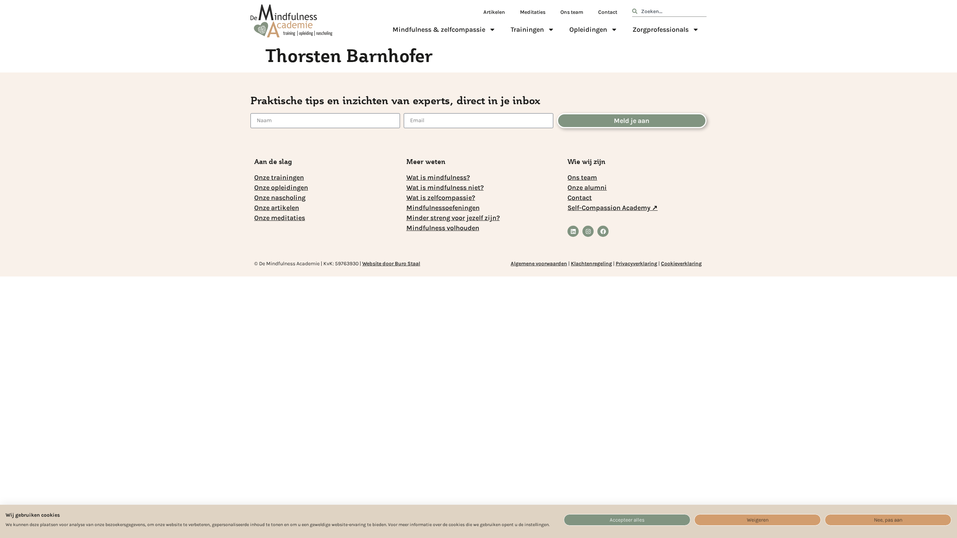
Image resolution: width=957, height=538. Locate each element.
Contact (607, 12)
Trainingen (527, 29)
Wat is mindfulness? (438, 177)
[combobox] (669, 12)
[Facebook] (603, 231)
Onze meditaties (279, 218)
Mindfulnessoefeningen (443, 208)
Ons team (571, 12)
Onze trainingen (279, 177)
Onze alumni (587, 187)
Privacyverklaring (636, 263)
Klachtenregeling (591, 263)
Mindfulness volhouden (442, 228)
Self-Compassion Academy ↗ (612, 208)
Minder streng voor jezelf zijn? (453, 218)
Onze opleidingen (281, 187)
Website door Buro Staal (391, 263)
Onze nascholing (279, 198)
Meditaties (532, 12)
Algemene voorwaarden (539, 263)
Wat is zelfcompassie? (440, 198)
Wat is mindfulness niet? (445, 187)
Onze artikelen (276, 208)
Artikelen (494, 12)
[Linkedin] (573, 231)
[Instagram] (588, 231)
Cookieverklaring (681, 263)
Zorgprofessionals (661, 29)
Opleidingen (588, 29)
